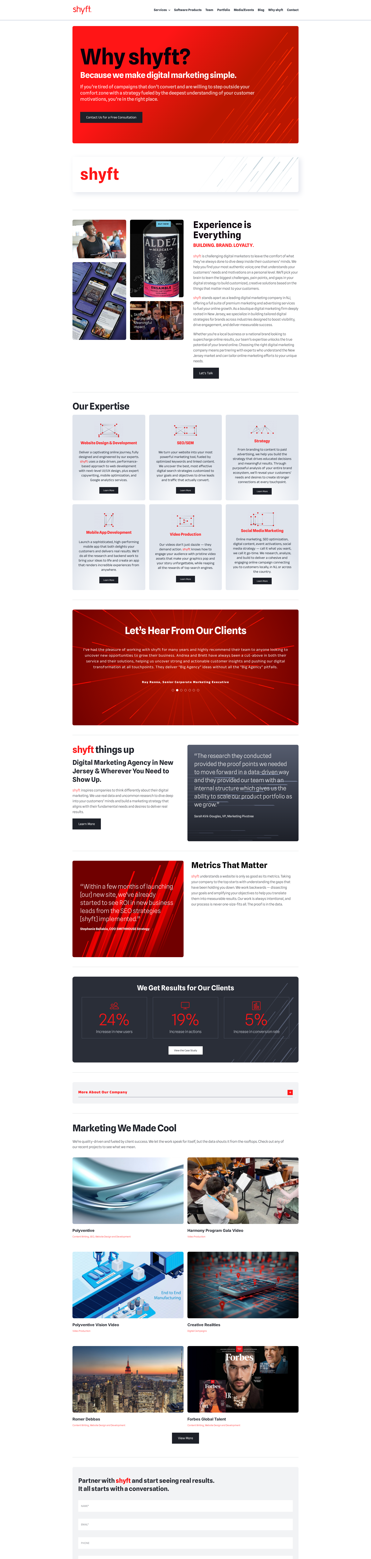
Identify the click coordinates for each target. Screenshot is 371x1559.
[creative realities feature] (243, 1253)
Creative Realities (203, 1325)
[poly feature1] (128, 1159)
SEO (92, 1236)
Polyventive (83, 1230)
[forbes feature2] (243, 1348)
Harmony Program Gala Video (215, 1230)
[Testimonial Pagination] (173, 690)
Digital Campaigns (197, 1330)
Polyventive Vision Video (95, 1325)
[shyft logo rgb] (82, 7)
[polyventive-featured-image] (128, 1253)
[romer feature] (128, 1348)
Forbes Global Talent (206, 1419)
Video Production (196, 1236)
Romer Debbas (86, 1419)
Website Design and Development (113, 1236)
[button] (185, 1092)
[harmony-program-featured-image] (243, 1159)
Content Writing (80, 1236)
